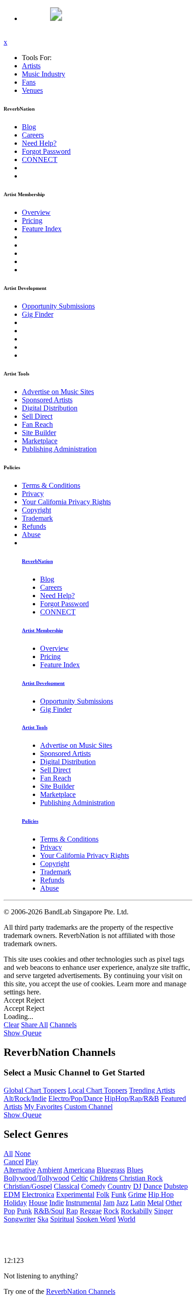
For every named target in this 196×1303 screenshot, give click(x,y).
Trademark (37, 518)
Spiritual (62, 1219)
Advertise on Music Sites (58, 391)
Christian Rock (141, 1178)
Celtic (79, 1178)
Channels (63, 1025)
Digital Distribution (49, 408)
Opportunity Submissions (58, 306)
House (38, 1203)
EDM (12, 1194)
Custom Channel (88, 1106)
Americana (79, 1170)
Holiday (15, 1203)
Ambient (49, 1170)
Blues (135, 1170)
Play (32, 1162)
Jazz (122, 1203)
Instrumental (83, 1203)
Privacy (33, 493)
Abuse (31, 534)
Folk (102, 1194)
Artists (31, 66)
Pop (9, 1211)
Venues (32, 90)
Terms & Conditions (51, 485)
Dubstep (176, 1186)
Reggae (91, 1211)
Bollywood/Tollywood (36, 1178)
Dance (152, 1186)
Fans (29, 82)
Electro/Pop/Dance (75, 1098)
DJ (137, 1186)
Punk (24, 1211)
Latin (137, 1203)
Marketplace (39, 441)
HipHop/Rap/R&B (131, 1098)
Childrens (104, 1178)
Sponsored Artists (47, 400)
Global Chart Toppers (35, 1090)
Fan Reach (37, 424)
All (8, 1153)
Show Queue (22, 1033)
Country (119, 1186)
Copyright (36, 510)
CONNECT (39, 159)
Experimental (75, 1194)
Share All (34, 1025)
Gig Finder (37, 314)
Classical (66, 1186)
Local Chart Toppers (97, 1090)
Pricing (32, 220)
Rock (111, 1211)
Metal (155, 1203)
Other (173, 1203)
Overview (36, 212)
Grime (137, 1194)
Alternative (20, 1170)
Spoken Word (96, 1219)
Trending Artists (152, 1090)
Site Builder (39, 432)
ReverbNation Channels (80, 1291)
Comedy (93, 1186)
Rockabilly (136, 1211)
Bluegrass (111, 1170)
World (126, 1219)
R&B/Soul (49, 1211)
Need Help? (39, 143)
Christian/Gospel (28, 1186)
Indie (56, 1203)
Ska (42, 1219)
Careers (33, 135)
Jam (108, 1203)
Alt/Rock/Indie (25, 1098)
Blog (29, 127)
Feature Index (42, 229)
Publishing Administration (59, 449)
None (23, 1153)
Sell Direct (37, 416)
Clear (11, 1025)
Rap (72, 1211)
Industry (43, 74)
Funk (118, 1194)
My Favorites (43, 1106)
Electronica (38, 1194)
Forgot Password (46, 151)
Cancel (14, 1162)
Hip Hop (161, 1194)
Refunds (34, 526)
